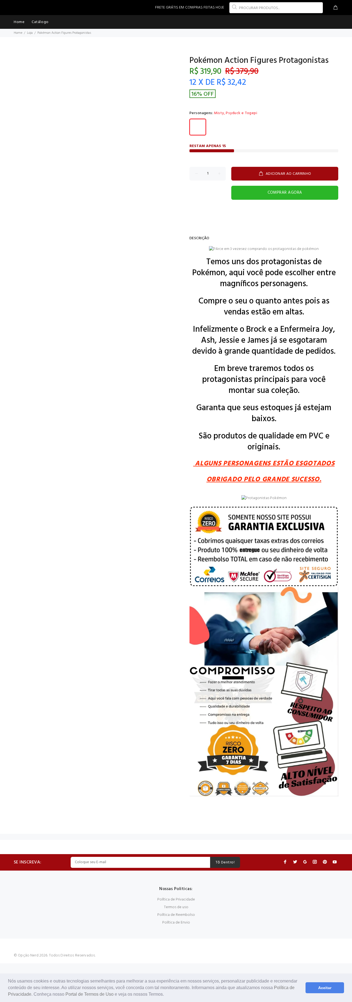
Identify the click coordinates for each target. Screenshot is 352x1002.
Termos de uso (176, 907)
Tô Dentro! (225, 862)
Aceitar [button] (324, 988)
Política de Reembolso (176, 915)
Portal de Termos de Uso (89, 994)
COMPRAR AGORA (285, 192)
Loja (30, 33)
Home (18, 33)
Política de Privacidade (176, 899)
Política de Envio (176, 922)
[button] (166, 995)
